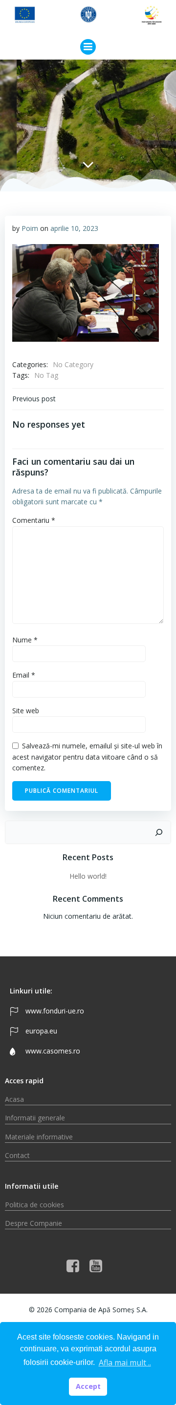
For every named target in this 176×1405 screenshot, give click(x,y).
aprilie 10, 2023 (74, 228)
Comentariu (33, 520)
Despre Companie (33, 1223)
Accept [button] (88, 1386)
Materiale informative (39, 1136)
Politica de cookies (34, 1204)
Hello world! (88, 876)
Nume (25, 639)
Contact (17, 1155)
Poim (30, 228)
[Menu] (88, 47)
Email (23, 675)
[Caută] (159, 832)
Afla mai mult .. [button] (125, 1362)
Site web (25, 710)
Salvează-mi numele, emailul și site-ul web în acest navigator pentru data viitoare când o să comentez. (87, 756)
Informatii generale (35, 1117)
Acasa (14, 1099)
